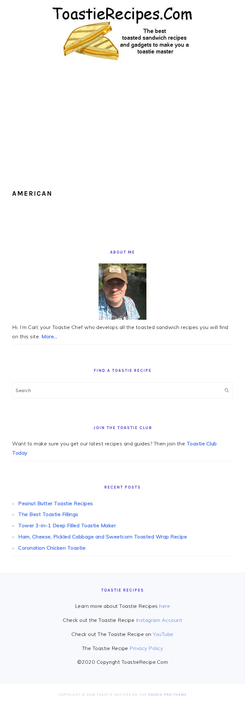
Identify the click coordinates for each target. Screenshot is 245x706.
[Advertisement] (122, 121)
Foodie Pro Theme (167, 694)
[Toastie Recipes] (122, 63)
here (164, 606)
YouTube (163, 634)
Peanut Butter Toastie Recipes (55, 503)
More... (49, 336)
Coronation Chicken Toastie (51, 548)
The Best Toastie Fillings (48, 514)
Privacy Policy (146, 648)
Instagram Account (159, 620)
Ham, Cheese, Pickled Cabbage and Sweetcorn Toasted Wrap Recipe (102, 536)
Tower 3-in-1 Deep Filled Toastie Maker (67, 525)
